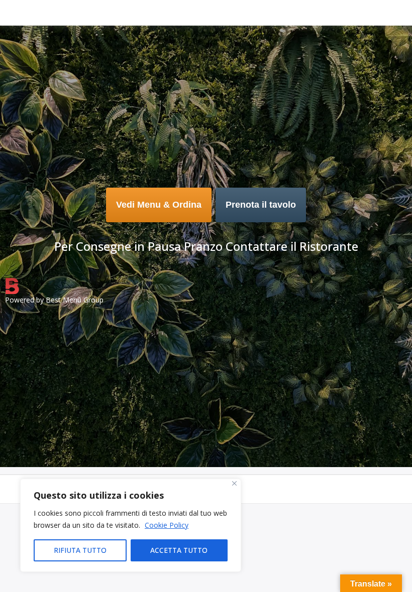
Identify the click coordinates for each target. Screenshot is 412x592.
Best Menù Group (75, 300)
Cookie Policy (166, 525)
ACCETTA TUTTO (179, 550)
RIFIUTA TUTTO (80, 550)
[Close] (234, 483)
